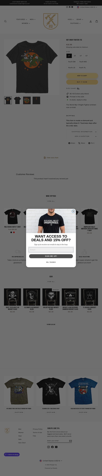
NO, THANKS (51, 262)
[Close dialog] (73, 211)
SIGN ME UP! (51, 256)
